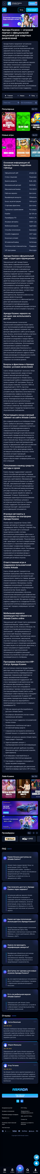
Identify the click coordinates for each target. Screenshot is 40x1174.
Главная (10, 95)
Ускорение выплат (7, 1108)
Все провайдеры (26, 102)
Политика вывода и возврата (10, 1114)
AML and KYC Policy (26, 1116)
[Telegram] (18, 1101)
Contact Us (24, 1119)
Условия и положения (8, 1111)
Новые (22, 95)
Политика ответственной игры (9, 1123)
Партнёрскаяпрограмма (20, 1095)
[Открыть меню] (4, 10)
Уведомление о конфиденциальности (27, 1111)
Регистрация (32, 10)
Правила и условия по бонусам (27, 1123)
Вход (21, 10)
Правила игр (5, 1118)
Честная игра (6, 1127)
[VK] (22, 1101)
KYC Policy (24, 1108)
